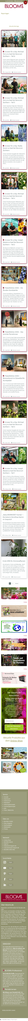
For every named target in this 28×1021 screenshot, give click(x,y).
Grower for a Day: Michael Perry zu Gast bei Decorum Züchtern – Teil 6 (14, 51)
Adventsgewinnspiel (9, 804)
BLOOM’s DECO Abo (9, 849)
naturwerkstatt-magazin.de (11, 847)
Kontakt (6, 797)
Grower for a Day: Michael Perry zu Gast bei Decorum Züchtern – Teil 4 (14, 194)
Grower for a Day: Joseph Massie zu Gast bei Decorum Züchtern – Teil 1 (14, 468)
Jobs (5, 808)
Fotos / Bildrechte (9, 810)
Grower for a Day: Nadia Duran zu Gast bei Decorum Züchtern (14, 146)
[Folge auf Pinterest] (4, 873)
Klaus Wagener (8, 823)
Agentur (6, 844)
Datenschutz (7, 801)
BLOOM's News (6, 1019)
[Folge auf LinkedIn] (4, 884)
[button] (25, 2)
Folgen (10, 862)
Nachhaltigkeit (8, 825)
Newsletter (7, 802)
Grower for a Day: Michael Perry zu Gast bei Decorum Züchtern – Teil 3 (14, 422)
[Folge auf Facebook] (4, 879)
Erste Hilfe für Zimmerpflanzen (14, 558)
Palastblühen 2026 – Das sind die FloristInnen (14, 331)
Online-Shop (16, 740)
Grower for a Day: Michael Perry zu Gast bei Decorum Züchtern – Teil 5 (14, 98)
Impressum (7, 799)
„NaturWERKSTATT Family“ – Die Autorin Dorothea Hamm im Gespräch (14, 515)
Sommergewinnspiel (9, 806)
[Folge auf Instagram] (4, 862)
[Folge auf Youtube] (4, 868)
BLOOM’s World (8, 842)
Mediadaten (7, 827)
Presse (6, 829)
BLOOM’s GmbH (8, 821)
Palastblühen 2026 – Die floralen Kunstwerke (14, 286)
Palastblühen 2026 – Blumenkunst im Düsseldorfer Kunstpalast (14, 376)
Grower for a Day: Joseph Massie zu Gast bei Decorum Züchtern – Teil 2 (14, 241)
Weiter (16, 583)
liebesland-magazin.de (10, 846)
